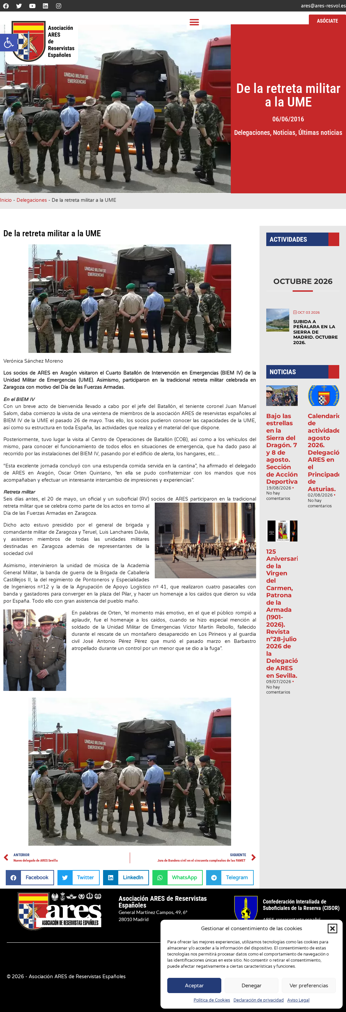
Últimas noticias (320, 132)
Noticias (284, 132)
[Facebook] (5, 5)
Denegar (252, 986)
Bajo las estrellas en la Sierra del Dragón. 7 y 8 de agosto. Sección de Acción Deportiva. (282, 448)
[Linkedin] (45, 5)
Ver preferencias (309, 986)
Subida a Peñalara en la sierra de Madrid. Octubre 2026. (315, 332)
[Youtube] (32, 5)
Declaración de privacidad (258, 1000)
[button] (9, 42)
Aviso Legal (298, 1000)
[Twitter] (19, 5)
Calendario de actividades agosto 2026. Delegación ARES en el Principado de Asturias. (326, 452)
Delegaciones (252, 132)
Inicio (6, 200)
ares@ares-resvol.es (323, 6)
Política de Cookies (212, 1000)
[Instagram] (58, 5)
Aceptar (194, 986)
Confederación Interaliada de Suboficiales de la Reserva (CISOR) (301, 904)
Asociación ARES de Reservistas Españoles (163, 901)
